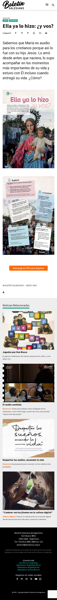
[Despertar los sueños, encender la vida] (28, 438)
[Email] (40, 33)
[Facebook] (15, 33)
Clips (5, 20)
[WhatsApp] (34, 33)
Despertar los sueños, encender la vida (23, 459)
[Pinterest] (27, 33)
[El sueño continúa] (28, 383)
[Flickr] (22, 579)
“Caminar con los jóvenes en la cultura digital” (27, 512)
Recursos (13, 20)
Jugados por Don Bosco (15, 352)
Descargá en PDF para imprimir (28, 268)
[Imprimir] (46, 33)
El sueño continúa (12, 404)
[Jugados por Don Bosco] (28, 330)
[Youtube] (36, 579)
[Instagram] (26, 579)
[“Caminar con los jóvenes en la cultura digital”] (28, 491)
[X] (21, 33)
